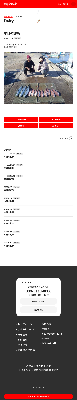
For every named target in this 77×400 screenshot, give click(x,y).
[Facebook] (21, 119)
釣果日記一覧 (8, 17)
